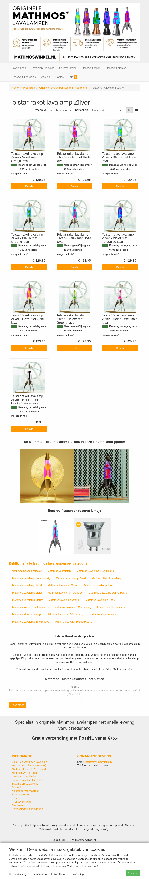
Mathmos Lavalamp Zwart (71, 578)
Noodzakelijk (20, 874)
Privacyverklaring (21, 801)
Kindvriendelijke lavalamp (111, 607)
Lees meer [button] (17, 705)
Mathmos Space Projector (27, 571)
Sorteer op (81, 110)
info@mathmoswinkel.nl (98, 762)
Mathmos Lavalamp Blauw (27, 600)
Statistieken (59, 874)
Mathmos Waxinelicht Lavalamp (30, 607)
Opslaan (133, 873)
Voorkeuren (40, 874)
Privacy (16, 798)
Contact (16, 787)
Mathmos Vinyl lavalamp (103, 614)
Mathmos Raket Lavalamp (107, 578)
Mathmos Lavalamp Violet (27, 592)
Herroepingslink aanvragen (27, 809)
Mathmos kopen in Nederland (29, 769)
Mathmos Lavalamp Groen (63, 585)
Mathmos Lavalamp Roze (100, 600)
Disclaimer (18, 805)
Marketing (78, 874)
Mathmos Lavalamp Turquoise (65, 592)
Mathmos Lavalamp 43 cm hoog (72, 607)
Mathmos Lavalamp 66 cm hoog (30, 621)
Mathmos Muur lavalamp (26, 614)
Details (29, 186)
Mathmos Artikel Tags (24, 772)
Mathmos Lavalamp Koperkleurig (31, 578)
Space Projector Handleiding (28, 780)
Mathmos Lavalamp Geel (98, 585)
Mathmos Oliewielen (59, 571)
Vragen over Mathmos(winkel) (29, 765)
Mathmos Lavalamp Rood (27, 585)
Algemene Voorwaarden (25, 791)
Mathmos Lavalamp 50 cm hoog (65, 614)
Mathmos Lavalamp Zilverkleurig (95, 571)
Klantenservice (20, 794)
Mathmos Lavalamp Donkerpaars (107, 592)
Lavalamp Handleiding (24, 776)
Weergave (40, 110)
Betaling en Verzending (25, 783)
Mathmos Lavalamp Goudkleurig (73, 621)
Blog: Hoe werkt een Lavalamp (29, 762)
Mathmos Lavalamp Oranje (64, 600)
